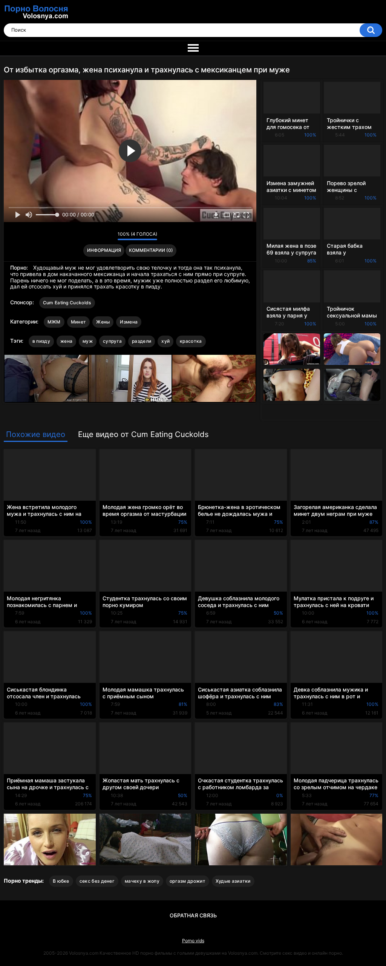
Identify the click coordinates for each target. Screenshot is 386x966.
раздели (141, 341)
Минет (78, 322)
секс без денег (97, 881)
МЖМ (54, 322)
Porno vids (193, 940)
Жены (103, 322)
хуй (165, 341)
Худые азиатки (233, 881)
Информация (104, 250)
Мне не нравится (110, 236)
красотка (191, 341)
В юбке (61, 881)
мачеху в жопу (142, 881)
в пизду (41, 341)
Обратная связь (193, 915)
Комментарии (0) (151, 250)
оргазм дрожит (187, 881)
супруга (112, 341)
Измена (129, 322)
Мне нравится (100, 236)
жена (66, 341)
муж (88, 341)
